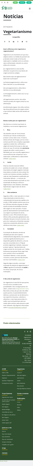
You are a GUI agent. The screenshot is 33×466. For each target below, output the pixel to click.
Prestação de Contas (7, 383)
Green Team (5, 420)
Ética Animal (20, 386)
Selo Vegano (5, 407)
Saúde (18, 380)
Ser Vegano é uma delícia (8, 415)
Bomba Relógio (6, 409)
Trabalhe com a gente (8, 444)
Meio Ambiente (21, 383)
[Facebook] (4, 42)
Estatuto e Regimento (7, 380)
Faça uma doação (6, 434)
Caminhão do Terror (7, 412)
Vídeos (19, 410)
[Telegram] (22, 42)
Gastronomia (20, 378)
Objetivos (4, 378)
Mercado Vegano (21, 375)
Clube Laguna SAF (7, 422)
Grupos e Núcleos (6, 442)
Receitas (19, 404)
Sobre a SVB (5, 372)
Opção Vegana (6, 404)
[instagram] (7, 2)
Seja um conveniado (7, 439)
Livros (18, 402)
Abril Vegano (5, 417)
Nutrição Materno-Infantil (24, 388)
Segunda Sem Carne (23, 289)
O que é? (19, 372)
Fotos (18, 407)
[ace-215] (5, 335)
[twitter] (4, 2)
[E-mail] (26, 42)
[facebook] (2, 2)
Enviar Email (3, 461)
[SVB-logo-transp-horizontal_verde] (7, 6)
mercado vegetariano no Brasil (17, 307)
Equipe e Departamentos (8, 375)
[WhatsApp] (18, 42)
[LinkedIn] (13, 42)
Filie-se (4, 431)
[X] (9, 42)
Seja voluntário (6, 436)
